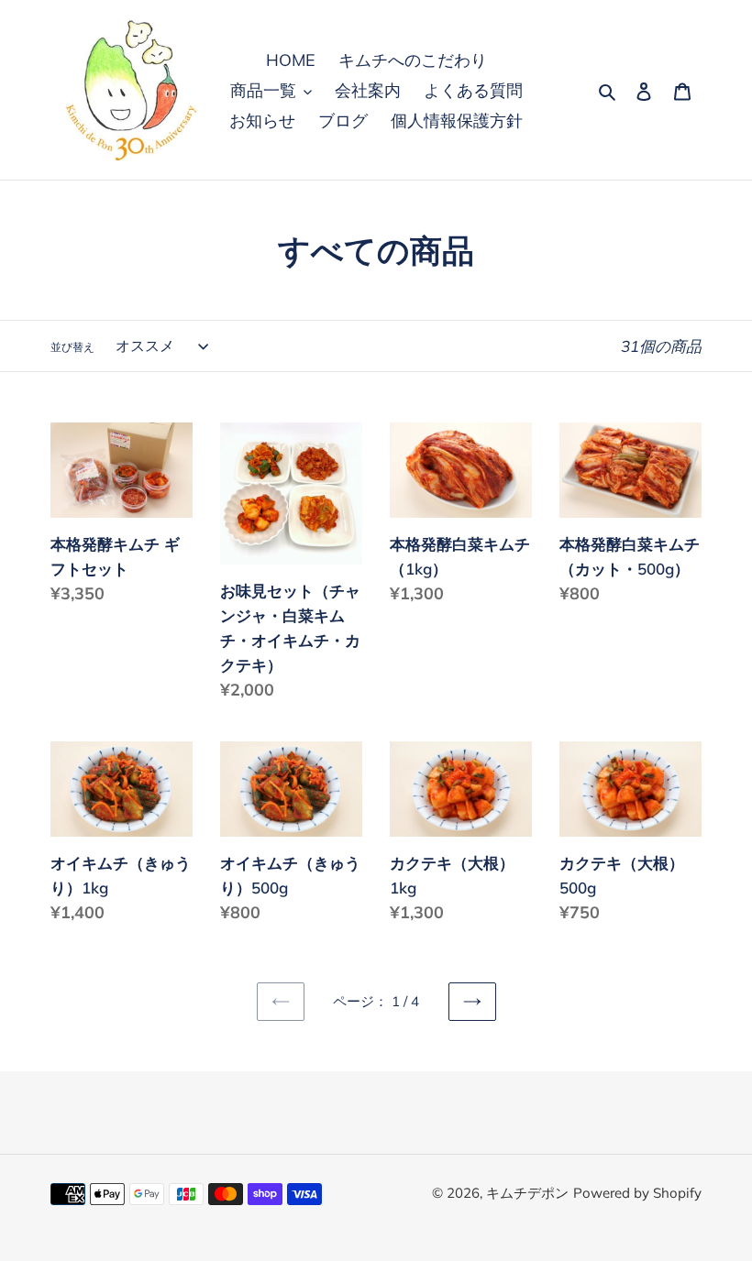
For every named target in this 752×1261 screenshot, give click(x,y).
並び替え (72, 347)
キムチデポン (527, 1192)
